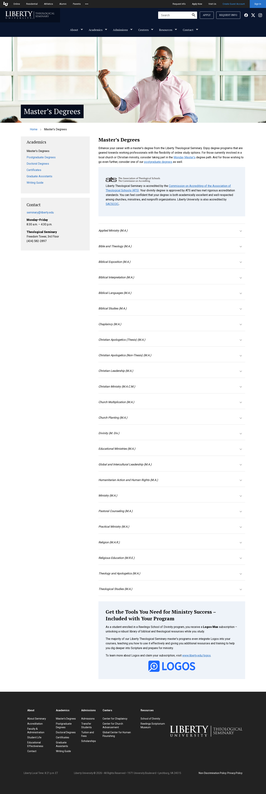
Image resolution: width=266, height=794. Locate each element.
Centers (143, 30)
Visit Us (212, 4)
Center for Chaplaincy (115, 718)
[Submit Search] (193, 15)
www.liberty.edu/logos (196, 655)
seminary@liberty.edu (40, 212)
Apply (207, 15)
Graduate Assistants (39, 176)
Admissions (120, 30)
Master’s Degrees (66, 718)
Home (33, 129)
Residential (32, 4)
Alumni (62, 4)
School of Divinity (150, 718)
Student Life (34, 737)
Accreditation (35, 723)
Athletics (48, 4)
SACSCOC (112, 204)
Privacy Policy (234, 773)
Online (16, 4)
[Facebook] (246, 15)
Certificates (34, 170)
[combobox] (177, 15)
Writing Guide (35, 182)
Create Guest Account (234, 4)
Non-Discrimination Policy (212, 773)
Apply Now (197, 4)
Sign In (257, 4)
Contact (188, 30)
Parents (77, 4)
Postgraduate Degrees (41, 157)
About (74, 30)
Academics (95, 30)
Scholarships (88, 741)
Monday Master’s (184, 157)
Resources (165, 30)
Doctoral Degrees (38, 163)
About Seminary (36, 718)
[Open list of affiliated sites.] (87, 4)
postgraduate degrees (158, 162)
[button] (171, 230)
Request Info (179, 4)
